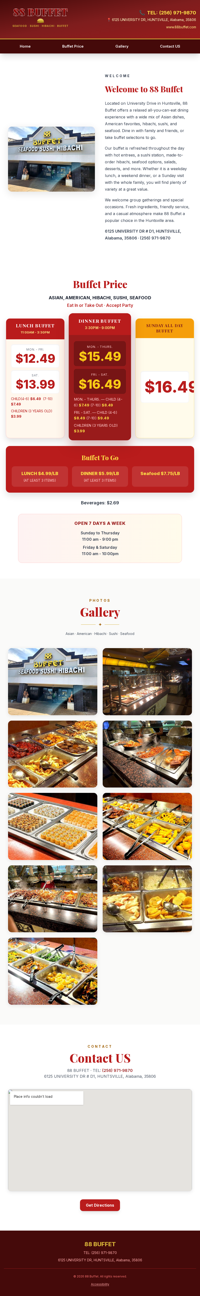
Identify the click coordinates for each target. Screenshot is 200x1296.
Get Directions (100, 1205)
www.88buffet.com (181, 27)
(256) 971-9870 (155, 238)
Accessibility (100, 1284)
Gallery (122, 46)
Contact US (170, 46)
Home (25, 46)
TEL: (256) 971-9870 (167, 13)
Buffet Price (73, 46)
